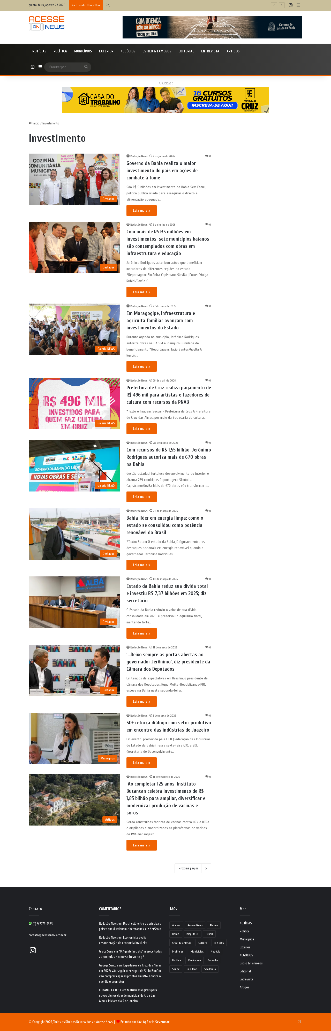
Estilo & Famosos (156, 51)
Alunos (214, 925)
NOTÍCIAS (39, 51)
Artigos (233, 51)
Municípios (83, 51)
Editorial (186, 51)
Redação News (138, 156)
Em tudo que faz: (145, 1022)
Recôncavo (194, 960)
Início (36, 123)
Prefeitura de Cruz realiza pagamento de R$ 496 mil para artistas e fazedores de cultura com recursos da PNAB (168, 395)
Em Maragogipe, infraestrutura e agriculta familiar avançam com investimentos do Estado (160, 320)
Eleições (219, 943)
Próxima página (189, 868)
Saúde (175, 969)
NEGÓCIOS (128, 51)
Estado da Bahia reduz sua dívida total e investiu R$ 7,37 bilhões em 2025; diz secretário (167, 593)
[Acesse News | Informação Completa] (46, 23)
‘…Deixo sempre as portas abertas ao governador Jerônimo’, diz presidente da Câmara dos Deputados (168, 662)
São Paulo (210, 969)
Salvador (213, 960)
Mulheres (177, 951)
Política (60, 51)
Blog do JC (192, 934)
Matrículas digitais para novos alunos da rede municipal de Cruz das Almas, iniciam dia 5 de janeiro (128, 995)
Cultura (202, 943)
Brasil (209, 934)
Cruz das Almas (181, 943)
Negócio (215, 951)
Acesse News (194, 925)
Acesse (176, 925)
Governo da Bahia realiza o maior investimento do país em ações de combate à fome (162, 170)
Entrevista (210, 51)
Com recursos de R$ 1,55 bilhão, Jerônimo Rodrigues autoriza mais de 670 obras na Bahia (168, 457)
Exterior (106, 51)
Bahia (175, 934)
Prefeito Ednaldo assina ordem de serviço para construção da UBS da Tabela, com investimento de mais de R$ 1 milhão (182, 5)
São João (192, 969)
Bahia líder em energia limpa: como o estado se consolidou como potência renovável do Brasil (164, 525)
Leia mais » (141, 210)
